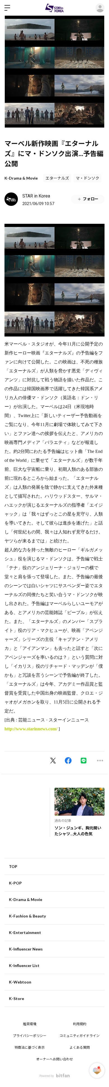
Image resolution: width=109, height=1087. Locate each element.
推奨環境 (29, 1024)
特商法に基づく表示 (30, 1048)
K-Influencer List (24, 965)
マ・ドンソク (87, 178)
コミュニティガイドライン (79, 1036)
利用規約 (79, 1024)
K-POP (15, 883)
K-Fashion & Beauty (27, 916)
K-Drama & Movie (21, 178)
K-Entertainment (25, 932)
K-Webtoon (20, 982)
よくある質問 (80, 1048)
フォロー (90, 199)
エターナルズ (57, 178)
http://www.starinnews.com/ (30, 728)
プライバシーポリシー (29, 1036)
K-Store (16, 998)
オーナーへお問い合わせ (54, 1059)
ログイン (100, 7)
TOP (13, 866)
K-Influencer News (26, 949)
